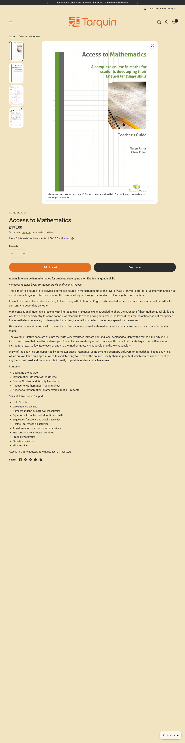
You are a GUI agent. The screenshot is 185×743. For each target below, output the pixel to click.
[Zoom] (152, 45)
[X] (25, 459)
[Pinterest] (30, 459)
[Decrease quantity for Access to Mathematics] (12, 253)
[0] (173, 22)
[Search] (159, 22)
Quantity (13, 246)
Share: (12, 459)
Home (12, 36)
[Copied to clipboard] (40, 459)
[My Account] (166, 22)
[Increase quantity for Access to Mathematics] (24, 253)
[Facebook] (20, 459)
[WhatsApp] (35, 459)
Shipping (26, 232)
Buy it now (135, 267)
